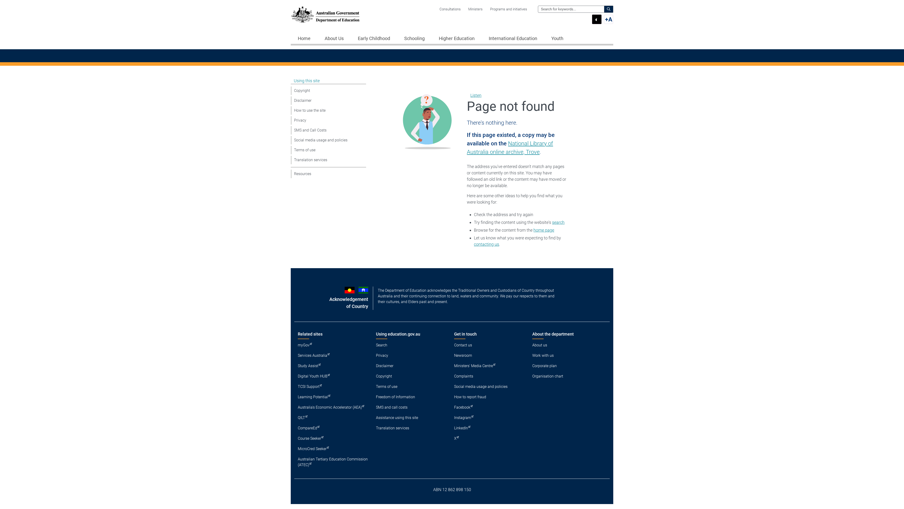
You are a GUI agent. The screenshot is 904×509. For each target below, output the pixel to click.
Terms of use (304, 150)
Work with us (543, 355)
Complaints (463, 376)
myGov (304, 345)
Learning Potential (313, 397)
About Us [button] (334, 38)
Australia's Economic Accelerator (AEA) (330, 407)
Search (381, 345)
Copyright (302, 90)
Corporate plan (544, 366)
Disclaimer (302, 100)
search (558, 222)
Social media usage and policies (320, 140)
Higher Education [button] (457, 38)
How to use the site (310, 110)
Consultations (450, 9)
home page (543, 230)
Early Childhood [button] (374, 38)
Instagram (462, 417)
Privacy (300, 120)
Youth (557, 38)
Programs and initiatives (508, 9)
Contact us (463, 345)
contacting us (486, 244)
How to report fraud (470, 397)
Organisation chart (547, 376)
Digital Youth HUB (312, 376)
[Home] (325, 15)
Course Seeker (309, 438)
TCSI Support (308, 386)
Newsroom (463, 355)
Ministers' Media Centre (473, 366)
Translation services (310, 160)
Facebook (462, 407)
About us (539, 345)
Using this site (307, 80)
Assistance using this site (397, 417)
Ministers (475, 9)
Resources (302, 174)
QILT (301, 417)
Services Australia (312, 355)
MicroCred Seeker (312, 449)
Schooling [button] (414, 38)
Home (304, 38)
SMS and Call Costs (310, 130)
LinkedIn (461, 428)
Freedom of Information (395, 397)
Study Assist (308, 366)
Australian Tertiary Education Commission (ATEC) (333, 462)
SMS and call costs (392, 407)
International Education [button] (513, 38)
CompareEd (307, 428)
